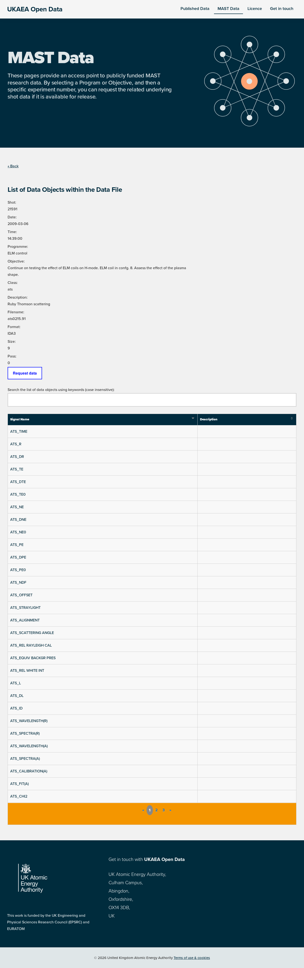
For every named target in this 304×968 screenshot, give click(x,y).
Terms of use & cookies (192, 958)
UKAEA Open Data (34, 9)
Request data (25, 373)
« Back (13, 166)
